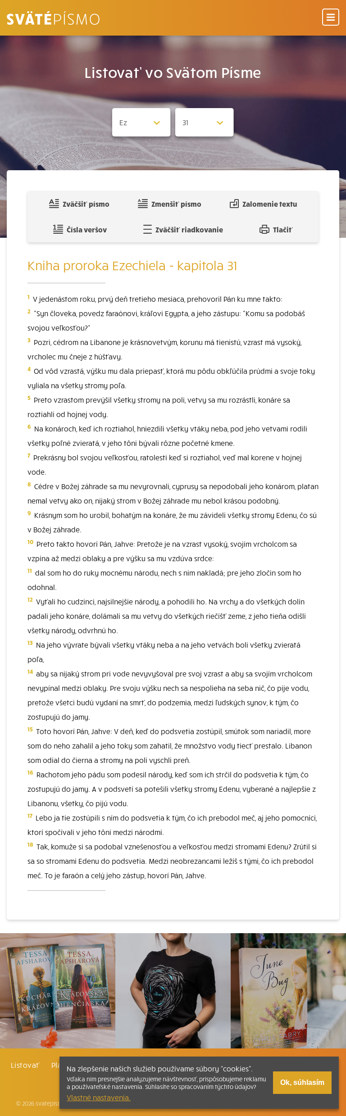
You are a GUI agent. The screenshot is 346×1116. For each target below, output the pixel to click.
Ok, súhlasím (302, 1082)
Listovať (25, 1064)
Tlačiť (283, 229)
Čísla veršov (87, 229)
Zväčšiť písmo (86, 203)
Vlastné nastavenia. (99, 1097)
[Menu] (330, 18)
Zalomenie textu (269, 203)
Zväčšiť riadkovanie (189, 229)
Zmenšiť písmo (176, 203)
